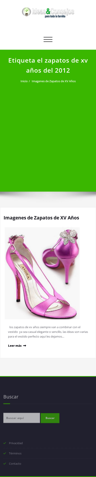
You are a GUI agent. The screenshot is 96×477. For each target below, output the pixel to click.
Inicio (24, 81)
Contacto (15, 465)
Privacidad (16, 444)
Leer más (15, 346)
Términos (15, 454)
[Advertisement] (48, 135)
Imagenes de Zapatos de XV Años (54, 81)
